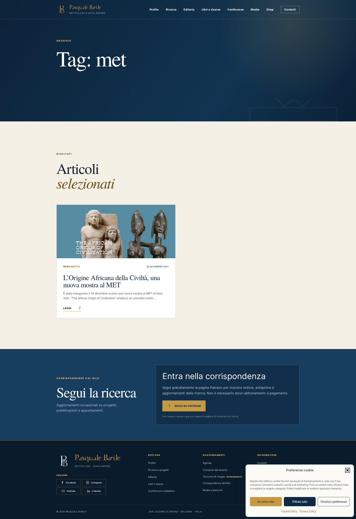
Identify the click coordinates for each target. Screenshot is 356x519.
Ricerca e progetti (158, 469)
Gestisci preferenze (334, 501)
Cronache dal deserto (215, 469)
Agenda (207, 462)
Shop (270, 9)
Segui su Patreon (187, 406)
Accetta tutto (265, 501)
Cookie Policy (289, 511)
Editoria (189, 9)
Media (255, 9)
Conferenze (235, 9)
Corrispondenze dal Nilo (216, 483)
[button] (347, 470)
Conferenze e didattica (161, 490)
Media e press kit (212, 490)
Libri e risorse (211, 9)
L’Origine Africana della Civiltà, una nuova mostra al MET (111, 281)
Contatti (290, 9)
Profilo (154, 9)
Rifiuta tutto (299, 501)
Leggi (72, 308)
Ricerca (171, 9)
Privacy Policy (308, 511)
